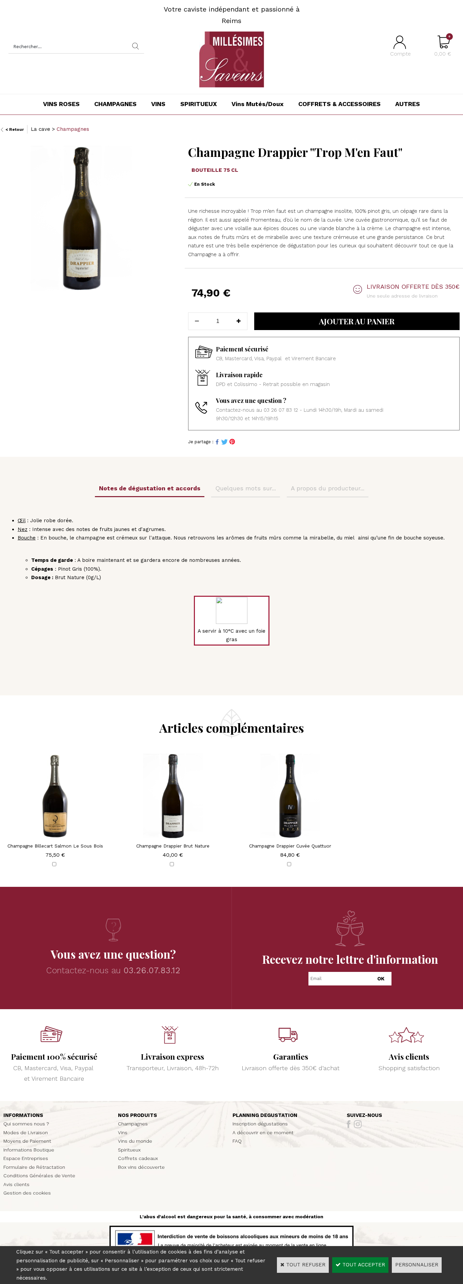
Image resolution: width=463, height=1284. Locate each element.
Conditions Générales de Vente (39, 1175)
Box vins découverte (141, 1167)
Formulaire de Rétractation (34, 1167)
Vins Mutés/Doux (258, 103)
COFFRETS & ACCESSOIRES (339, 103)
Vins (122, 1132)
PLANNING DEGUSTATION (265, 1115)
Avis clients (16, 1184)
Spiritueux (129, 1150)
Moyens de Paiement (27, 1141)
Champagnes (73, 129)
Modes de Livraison (25, 1132)
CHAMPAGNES (115, 103)
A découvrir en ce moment (263, 1132)
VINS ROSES (61, 103)
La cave (40, 129)
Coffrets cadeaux (138, 1158)
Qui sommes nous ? (26, 1123)
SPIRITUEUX (198, 103)
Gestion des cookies (27, 1193)
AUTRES (407, 103)
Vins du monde (135, 1141)
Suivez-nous (364, 1115)
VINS (158, 103)
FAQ (237, 1141)
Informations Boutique (28, 1150)
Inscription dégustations (260, 1123)
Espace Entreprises (25, 1158)
